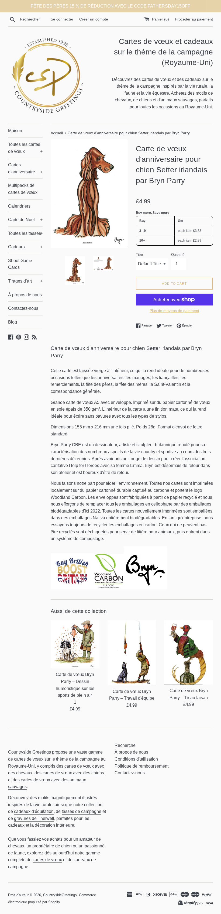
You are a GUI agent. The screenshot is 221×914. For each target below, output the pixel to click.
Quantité (177, 255)
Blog (12, 322)
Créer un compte (93, 19)
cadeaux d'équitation (34, 811)
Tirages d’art (25, 281)
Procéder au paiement (194, 19)
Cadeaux (25, 247)
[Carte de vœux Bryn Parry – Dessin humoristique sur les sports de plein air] (75, 644)
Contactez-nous (23, 308)
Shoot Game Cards (20, 264)
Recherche (125, 745)
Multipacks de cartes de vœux (22, 189)
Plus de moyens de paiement (174, 310)
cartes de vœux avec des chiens (73, 773)
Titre (139, 255)
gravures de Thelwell (34, 818)
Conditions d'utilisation (136, 759)
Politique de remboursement (141, 766)
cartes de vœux (47, 859)
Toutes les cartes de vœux (25, 148)
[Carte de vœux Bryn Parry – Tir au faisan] (188, 652)
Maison (15, 130)
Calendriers (19, 206)
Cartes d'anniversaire (25, 168)
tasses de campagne (81, 811)
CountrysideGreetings (60, 895)
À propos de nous (25, 295)
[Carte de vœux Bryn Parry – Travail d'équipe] (132, 652)
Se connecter (62, 19)
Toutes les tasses (25, 233)
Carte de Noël (25, 219)
